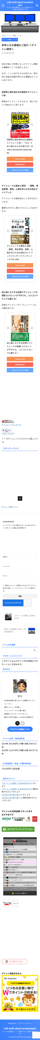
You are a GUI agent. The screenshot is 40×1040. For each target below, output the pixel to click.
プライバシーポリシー (25, 1023)
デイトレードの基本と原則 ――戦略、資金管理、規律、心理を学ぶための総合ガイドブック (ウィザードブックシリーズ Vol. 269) (20, 252)
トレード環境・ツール (11, 507)
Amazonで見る (20, 159)
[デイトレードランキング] (8, 421)
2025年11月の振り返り (11, 794)
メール (6, 566)
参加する (34, 890)
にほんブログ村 (8, 433)
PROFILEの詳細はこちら (20, 729)
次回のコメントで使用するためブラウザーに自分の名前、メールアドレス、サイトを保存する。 (19, 588)
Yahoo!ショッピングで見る (20, 170)
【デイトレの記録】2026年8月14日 (16, 783)
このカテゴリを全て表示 (20, 888)
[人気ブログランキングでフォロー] (18, 830)
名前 (5, 557)
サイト (5, 576)
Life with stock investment (20, 4)
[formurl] (22, 723)
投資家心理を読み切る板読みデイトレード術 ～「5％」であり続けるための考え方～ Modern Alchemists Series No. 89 (20, 146)
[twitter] (20, 498)
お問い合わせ (12, 1023)
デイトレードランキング (11, 424)
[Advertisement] (20, 472)
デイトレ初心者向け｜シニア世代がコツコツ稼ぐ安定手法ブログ (20, 1032)
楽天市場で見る (20, 164)
